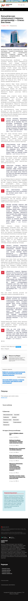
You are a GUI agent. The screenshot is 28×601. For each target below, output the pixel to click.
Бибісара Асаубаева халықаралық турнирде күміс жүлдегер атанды (16, 441)
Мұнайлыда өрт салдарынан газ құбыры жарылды (17, 449)
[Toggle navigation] (2, 9)
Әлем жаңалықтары (8, 414)
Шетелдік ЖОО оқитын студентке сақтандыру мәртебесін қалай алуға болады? (13, 381)
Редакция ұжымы (6, 571)
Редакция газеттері (6, 570)
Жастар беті (16, 419)
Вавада (17, 546)
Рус (24, 4)
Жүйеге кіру (4, 397)
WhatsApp (18, 346)
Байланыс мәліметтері (7, 573)
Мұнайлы (14, 417)
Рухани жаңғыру (17, 422)
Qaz (21, 4)
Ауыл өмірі (16, 414)
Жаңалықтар (6, 424)
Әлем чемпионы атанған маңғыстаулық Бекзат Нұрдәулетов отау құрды (16, 457)
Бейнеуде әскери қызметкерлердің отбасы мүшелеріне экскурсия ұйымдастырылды (13, 373)
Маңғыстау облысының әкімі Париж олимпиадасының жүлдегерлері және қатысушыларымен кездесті (16, 467)
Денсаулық (5, 422)
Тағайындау (6, 417)
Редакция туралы (7, 419)
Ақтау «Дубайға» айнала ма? (16, 434)
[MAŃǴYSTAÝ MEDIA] (3, 5)
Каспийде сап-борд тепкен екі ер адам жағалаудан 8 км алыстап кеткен (17, 477)
